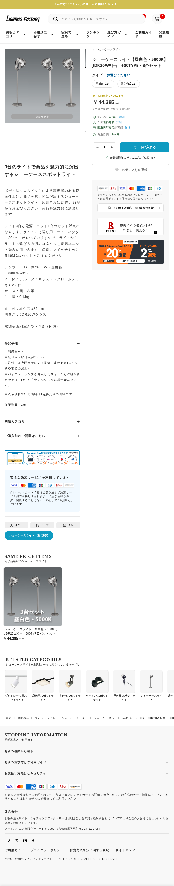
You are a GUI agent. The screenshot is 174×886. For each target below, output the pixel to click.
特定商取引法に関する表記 (89, 850)
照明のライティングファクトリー (36, 859)
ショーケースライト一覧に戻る (29, 535)
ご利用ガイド (14, 850)
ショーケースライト (108, 49)
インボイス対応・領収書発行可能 (133, 207)
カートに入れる (145, 147)
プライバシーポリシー (47, 850)
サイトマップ (125, 850)
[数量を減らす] (97, 147)
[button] (14, 96)
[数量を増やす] (112, 147)
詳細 (122, 117)
